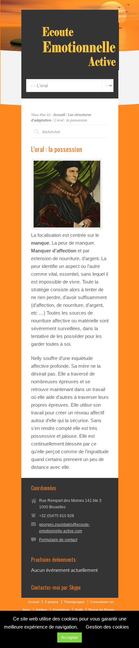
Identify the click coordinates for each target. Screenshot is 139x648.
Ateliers (41, 609)
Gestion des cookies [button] (107, 627)
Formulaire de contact (58, 540)
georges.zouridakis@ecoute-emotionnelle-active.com (64, 527)
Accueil (59, 115)
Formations (61, 609)
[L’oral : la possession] (67, 194)
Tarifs (79, 609)
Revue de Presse (101, 609)
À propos (51, 602)
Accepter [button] (69, 637)
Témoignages (74, 602)
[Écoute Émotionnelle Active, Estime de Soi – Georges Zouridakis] (80, 68)
